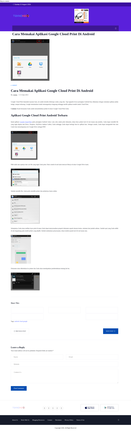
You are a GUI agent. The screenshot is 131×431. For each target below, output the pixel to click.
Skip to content (4, 1)
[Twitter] (49, 408)
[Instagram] (61, 408)
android (16, 321)
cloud (21, 321)
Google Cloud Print (26, 122)
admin (15, 95)
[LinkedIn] (53, 408)
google (25, 321)
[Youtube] (57, 408)
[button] (115, 28)
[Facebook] (44, 408)
